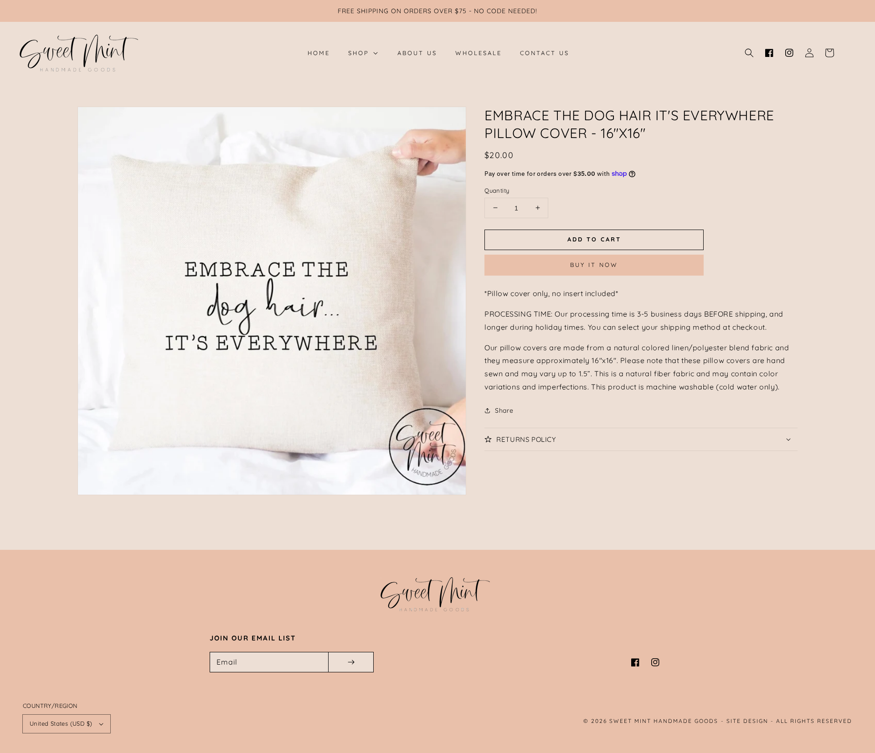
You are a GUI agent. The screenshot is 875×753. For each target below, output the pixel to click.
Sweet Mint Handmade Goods (663, 720)
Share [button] (504, 410)
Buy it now (594, 264)
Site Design (747, 720)
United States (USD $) (61, 723)
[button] (749, 53)
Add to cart (594, 239)
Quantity (496, 190)
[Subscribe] (351, 662)
